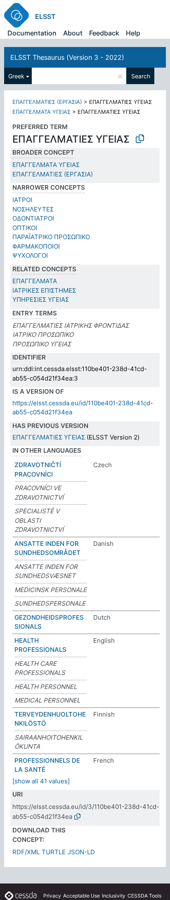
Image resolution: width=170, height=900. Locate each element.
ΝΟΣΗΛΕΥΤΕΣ (33, 209)
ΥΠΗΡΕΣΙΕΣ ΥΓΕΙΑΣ (40, 299)
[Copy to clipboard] (140, 139)
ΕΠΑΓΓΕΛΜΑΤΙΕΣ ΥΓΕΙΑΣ (48, 437)
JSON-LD (81, 852)
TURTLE (54, 852)
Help (133, 33)
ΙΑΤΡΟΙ (22, 200)
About (73, 33)
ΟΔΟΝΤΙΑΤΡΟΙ (33, 218)
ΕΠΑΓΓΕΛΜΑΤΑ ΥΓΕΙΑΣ (41, 111)
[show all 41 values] (41, 781)
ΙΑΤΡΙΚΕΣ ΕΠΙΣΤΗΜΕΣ (44, 290)
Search (140, 76)
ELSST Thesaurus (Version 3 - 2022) (67, 57)
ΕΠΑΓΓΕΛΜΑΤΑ (34, 281)
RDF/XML (26, 852)
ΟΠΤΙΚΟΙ (24, 228)
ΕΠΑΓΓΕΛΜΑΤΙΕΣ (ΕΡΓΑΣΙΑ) (47, 102)
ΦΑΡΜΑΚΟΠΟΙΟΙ (36, 246)
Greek (16, 76)
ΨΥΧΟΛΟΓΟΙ (30, 255)
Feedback (104, 33)
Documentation (32, 33)
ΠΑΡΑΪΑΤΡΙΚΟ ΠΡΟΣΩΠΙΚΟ (51, 237)
